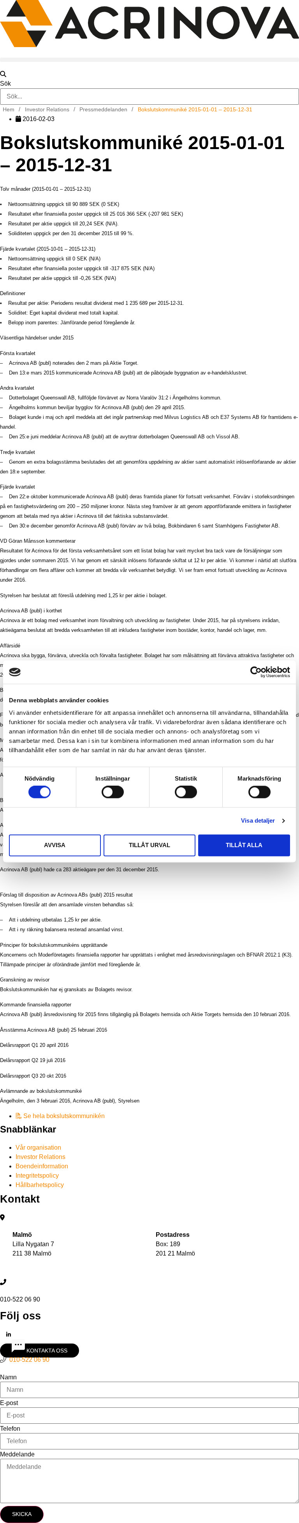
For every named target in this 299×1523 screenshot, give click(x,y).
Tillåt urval (149, 845)
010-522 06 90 (29, 1359)
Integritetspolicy (37, 1175)
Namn (8, 1377)
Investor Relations (40, 1157)
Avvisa (54, 845)
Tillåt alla (244, 845)
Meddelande (17, 1454)
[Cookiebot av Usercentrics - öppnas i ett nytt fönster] (256, 672)
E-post (9, 1403)
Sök (5, 84)
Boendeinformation (42, 1166)
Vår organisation (38, 1147)
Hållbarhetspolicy (40, 1185)
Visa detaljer (258, 821)
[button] (149, 60)
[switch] (113, 792)
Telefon (10, 1429)
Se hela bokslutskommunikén (63, 1116)
